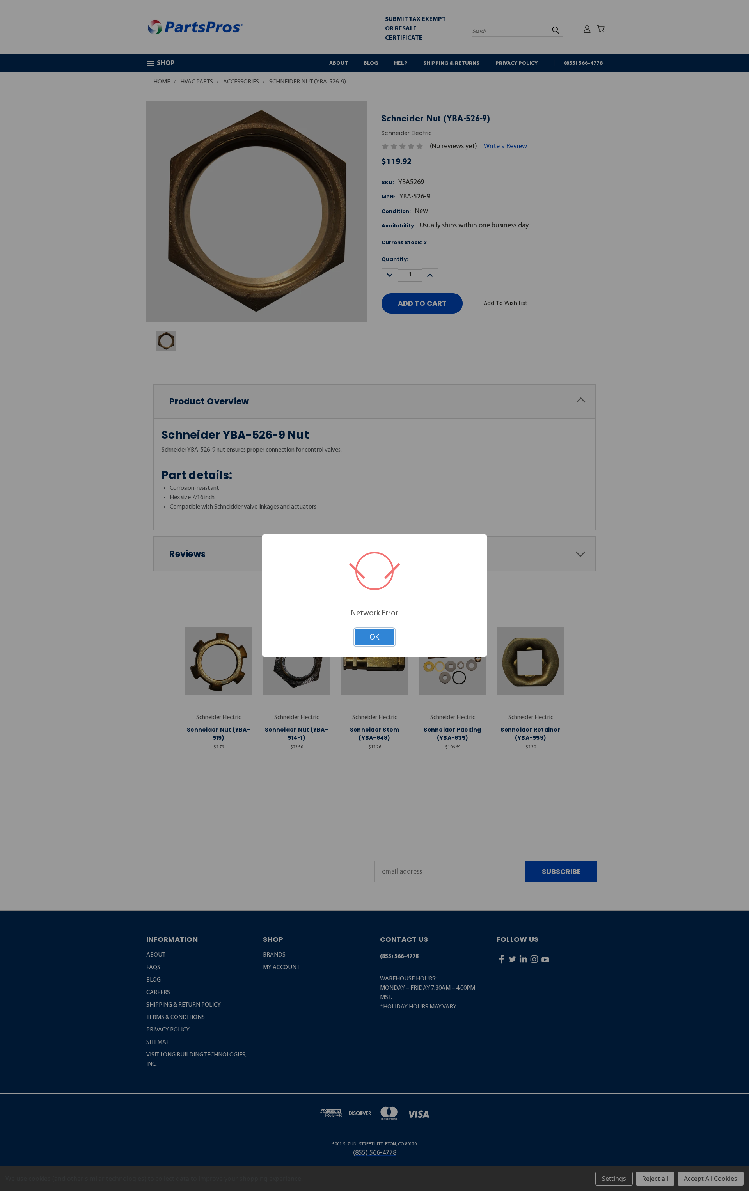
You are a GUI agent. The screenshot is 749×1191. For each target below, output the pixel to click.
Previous (726, 1166)
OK (374, 637)
